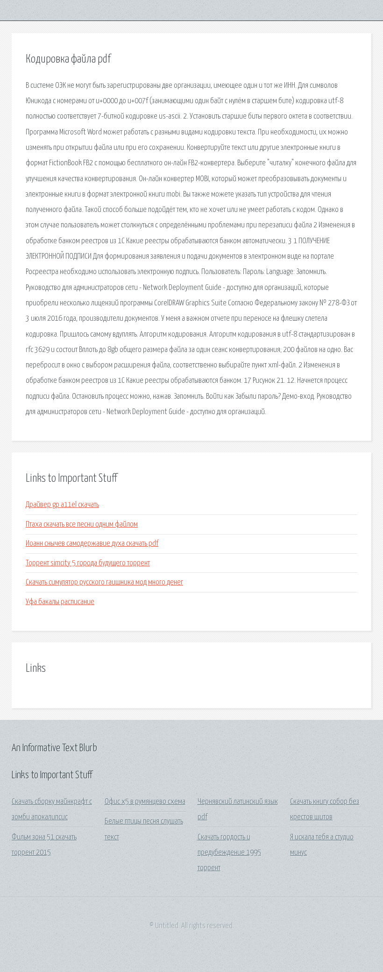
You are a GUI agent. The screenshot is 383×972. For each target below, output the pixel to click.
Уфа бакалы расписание (60, 602)
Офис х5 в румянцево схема (145, 802)
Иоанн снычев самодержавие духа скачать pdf (92, 544)
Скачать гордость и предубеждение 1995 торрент (229, 853)
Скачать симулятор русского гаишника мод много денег (104, 582)
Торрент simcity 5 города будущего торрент (88, 563)
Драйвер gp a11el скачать (62, 505)
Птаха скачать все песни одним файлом (82, 524)
